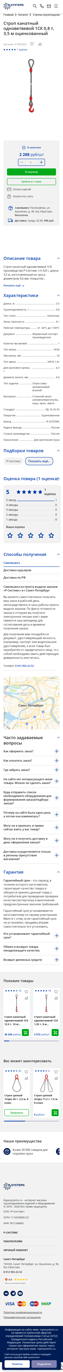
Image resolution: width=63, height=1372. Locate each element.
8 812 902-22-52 (24, 665)
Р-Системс (13, 461)
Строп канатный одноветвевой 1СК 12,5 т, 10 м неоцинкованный (16, 1020)
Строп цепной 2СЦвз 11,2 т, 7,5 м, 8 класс (46, 1099)
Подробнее (44, 1364)
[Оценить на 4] (41, 535)
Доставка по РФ (15, 577)
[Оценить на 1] (10, 535)
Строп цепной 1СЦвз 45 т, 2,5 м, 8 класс (16, 1099)
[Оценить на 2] (20, 535)
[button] (31, 171)
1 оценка (22, 49)
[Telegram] (13, 1293)
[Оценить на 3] (30, 535)
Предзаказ (16, 1112)
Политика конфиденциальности (23, 1312)
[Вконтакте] (6, 1293)
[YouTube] (20, 1293)
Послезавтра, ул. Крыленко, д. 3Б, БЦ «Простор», (34, 211)
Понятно (17, 1364)
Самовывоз (12, 563)
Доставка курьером (17, 570)
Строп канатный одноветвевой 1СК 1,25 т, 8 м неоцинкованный (46, 1020)
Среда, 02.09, (34, 220)
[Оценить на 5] (51, 535)
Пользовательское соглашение (22, 1317)
